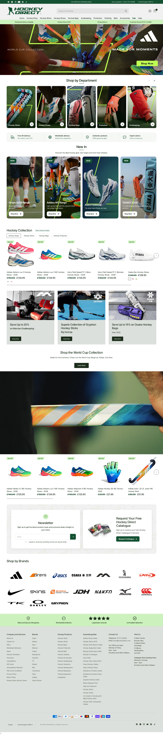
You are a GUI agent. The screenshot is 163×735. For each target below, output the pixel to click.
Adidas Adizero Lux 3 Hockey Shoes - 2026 (19, 273)
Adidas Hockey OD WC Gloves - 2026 (111, 490)
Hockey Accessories (65, 658)
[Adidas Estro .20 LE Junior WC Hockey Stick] (142, 471)
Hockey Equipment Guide (92, 648)
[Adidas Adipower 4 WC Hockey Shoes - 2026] (81, 471)
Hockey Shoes (14, 236)
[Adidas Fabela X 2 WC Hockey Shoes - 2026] (21, 471)
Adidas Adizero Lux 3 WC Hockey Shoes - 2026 (50, 273)
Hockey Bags (44, 236)
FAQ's (9, 645)
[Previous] (6, 255)
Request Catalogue (128, 539)
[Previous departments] (149, 81)
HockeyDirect (50, 724)
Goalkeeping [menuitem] (86, 18)
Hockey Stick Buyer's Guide (92, 645)
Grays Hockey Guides (90, 664)
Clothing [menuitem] (107, 18)
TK (33, 661)
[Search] (126, 10)
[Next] (156, 255)
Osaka (34, 651)
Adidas (34, 641)
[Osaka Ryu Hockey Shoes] (142, 255)
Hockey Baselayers (64, 671)
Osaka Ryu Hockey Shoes (138, 272)
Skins (34, 674)
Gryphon (35, 658)
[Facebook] (8, 2)
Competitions (11, 661)
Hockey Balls (62, 651)
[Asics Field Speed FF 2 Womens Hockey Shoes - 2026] (112, 255)
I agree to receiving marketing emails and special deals (47, 542)
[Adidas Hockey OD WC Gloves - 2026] (112, 471)
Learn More (81, 365)
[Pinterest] (22, 2)
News (9, 651)
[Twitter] (12, 2)
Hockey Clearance (64, 664)
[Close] (0, 733)
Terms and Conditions (14, 671)
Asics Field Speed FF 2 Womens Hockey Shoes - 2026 (111, 273)
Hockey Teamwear (13, 654)
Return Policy (11, 677)
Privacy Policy (11, 674)
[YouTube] (19, 2)
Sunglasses (62, 677)
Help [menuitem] (140, 18)
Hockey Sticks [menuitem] (46, 18)
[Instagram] (15, 2)
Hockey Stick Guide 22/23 (92, 661)
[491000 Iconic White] (129, 278)
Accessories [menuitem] (125, 18)
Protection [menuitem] (98, 18)
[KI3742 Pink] (11, 281)
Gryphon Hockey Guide (91, 680)
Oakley (34, 677)
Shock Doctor (37, 680)
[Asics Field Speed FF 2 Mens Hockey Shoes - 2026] (81, 255)
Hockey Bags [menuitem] (73, 18)
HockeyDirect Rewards (15, 667)
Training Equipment (64, 674)
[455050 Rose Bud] (133, 278)
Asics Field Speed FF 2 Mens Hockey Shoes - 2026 (78, 273)
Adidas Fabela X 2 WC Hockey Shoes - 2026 (19, 490)
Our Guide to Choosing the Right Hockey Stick (92, 697)
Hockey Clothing (63, 654)
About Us (10, 638)
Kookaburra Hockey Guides (92, 671)
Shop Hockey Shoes (42, 230)
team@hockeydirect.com (122, 641)
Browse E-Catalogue (90, 654)
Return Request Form (90, 683)
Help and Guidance (89, 686)
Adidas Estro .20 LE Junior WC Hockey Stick (140, 490)
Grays (34, 638)
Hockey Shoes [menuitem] (60, 18)
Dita (33, 667)
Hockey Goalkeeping (65, 661)
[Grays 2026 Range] (25, 187)
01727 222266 (122, 638)
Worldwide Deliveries (14, 648)
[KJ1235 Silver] (8, 281)
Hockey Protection (60, 236)
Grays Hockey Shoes (90, 667)
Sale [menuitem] (134, 18)
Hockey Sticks (29, 236)
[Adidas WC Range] (63, 187)
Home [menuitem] (22, 18)
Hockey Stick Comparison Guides (92, 703)
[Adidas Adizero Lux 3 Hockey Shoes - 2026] (21, 255)
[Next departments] (154, 81)
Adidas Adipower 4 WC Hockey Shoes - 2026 (80, 490)
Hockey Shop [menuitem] (32, 18)
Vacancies (10, 658)
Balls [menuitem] (116, 18)
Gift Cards (10, 664)
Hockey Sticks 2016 (90, 641)
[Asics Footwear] (100, 187)
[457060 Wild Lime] (136, 278)
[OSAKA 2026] (138, 187)
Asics (34, 645)
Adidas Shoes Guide (90, 638)
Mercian (35, 648)
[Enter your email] (73, 537)
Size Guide (87, 658)
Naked (34, 664)
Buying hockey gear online (92, 651)
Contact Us (10, 641)
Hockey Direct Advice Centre (17, 680)
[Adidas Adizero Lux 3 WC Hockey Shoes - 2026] (51, 255)
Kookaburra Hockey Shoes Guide (92, 675)
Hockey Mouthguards (65, 667)
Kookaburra (36, 654)
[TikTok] (26, 2)
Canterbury (36, 671)
